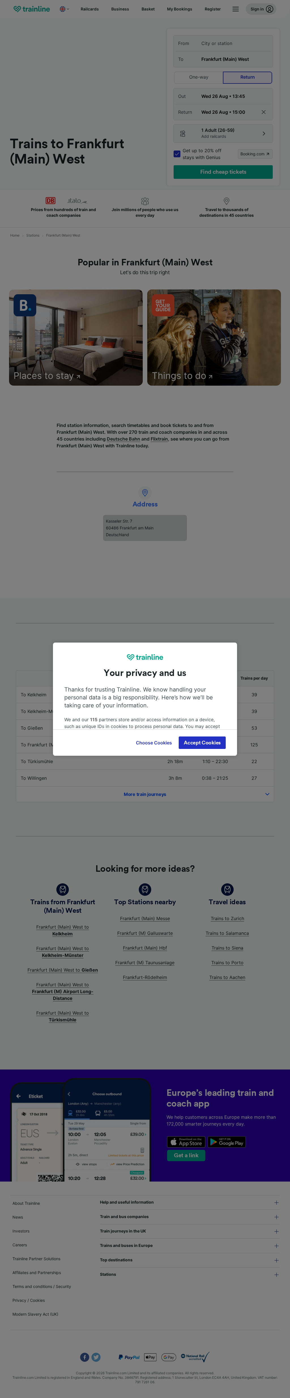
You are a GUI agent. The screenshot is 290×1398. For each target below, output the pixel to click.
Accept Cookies (202, 742)
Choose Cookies (154, 743)
